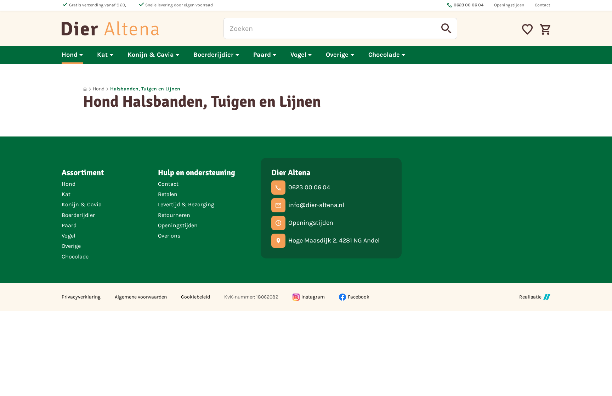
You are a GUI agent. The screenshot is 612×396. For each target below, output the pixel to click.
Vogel (68, 235)
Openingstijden (178, 225)
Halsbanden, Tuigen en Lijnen (145, 89)
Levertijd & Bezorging (186, 204)
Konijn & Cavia (82, 204)
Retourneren (174, 215)
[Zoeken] (446, 28)
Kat (66, 194)
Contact (168, 183)
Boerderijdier (78, 215)
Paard (69, 225)
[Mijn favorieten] (527, 28)
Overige (71, 245)
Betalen (167, 194)
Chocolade (75, 256)
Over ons (169, 235)
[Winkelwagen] (545, 28)
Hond (98, 89)
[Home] (110, 28)
